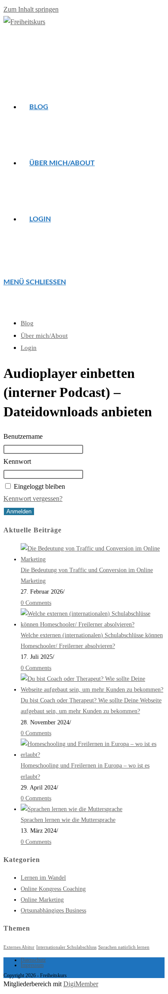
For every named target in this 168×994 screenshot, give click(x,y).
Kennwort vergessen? (32, 498)
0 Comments (36, 603)
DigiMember (80, 984)
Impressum (32, 965)
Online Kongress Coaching (53, 889)
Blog (27, 323)
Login (29, 347)
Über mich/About (44, 335)
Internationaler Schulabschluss (66, 947)
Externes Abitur (18, 947)
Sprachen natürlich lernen (123, 947)
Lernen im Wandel (43, 877)
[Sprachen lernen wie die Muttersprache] (71, 809)
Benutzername (23, 436)
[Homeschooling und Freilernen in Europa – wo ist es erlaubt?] (93, 755)
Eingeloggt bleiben (39, 486)
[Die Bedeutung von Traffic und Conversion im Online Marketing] (93, 559)
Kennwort (17, 461)
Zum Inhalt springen (31, 9)
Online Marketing (42, 899)
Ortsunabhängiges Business (53, 910)
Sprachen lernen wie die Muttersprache (68, 820)
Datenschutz (33, 960)
